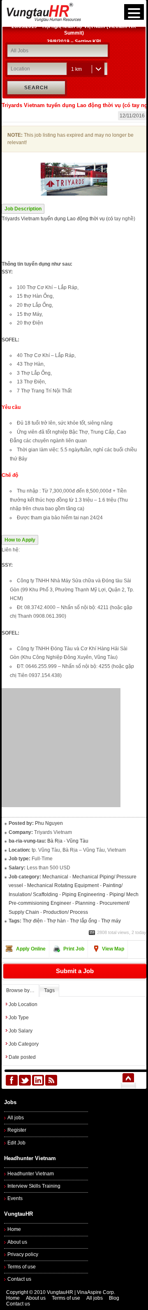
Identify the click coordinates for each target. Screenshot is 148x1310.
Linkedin (38, 1080)
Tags (49, 990)
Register (16, 1130)
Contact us (19, 1279)
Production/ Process (65, 912)
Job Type (19, 1017)
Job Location (23, 1004)
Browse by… (20, 990)
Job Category (24, 1044)
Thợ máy (111, 921)
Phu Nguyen (49, 823)
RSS (51, 1080)
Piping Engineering (83, 894)
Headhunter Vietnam (30, 1174)
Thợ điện (33, 921)
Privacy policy (22, 1254)
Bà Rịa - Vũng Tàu (67, 841)
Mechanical (55, 877)
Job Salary (20, 1031)
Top (128, 1080)
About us (17, 1242)
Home (14, 1229)
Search (36, 88)
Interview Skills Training (33, 1186)
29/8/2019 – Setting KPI (74, 31)
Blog (114, 1298)
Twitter (25, 1080)
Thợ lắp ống (83, 921)
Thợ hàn (56, 921)
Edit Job (16, 1143)
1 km (76, 69)
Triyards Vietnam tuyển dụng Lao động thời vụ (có (57, 219)
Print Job (73, 949)
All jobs (15, 1118)
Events (15, 1198)
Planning (85, 903)
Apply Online (31, 949)
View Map (113, 949)
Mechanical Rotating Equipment (63, 885)
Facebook (12, 1080)
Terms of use (21, 1267)
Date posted (22, 1057)
